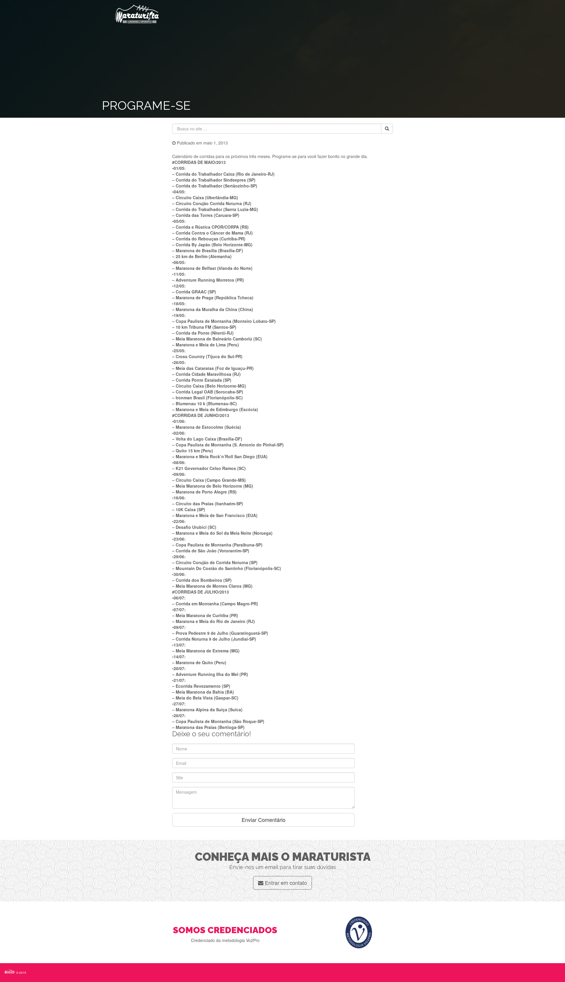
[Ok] (387, 129)
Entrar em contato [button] (285, 882)
